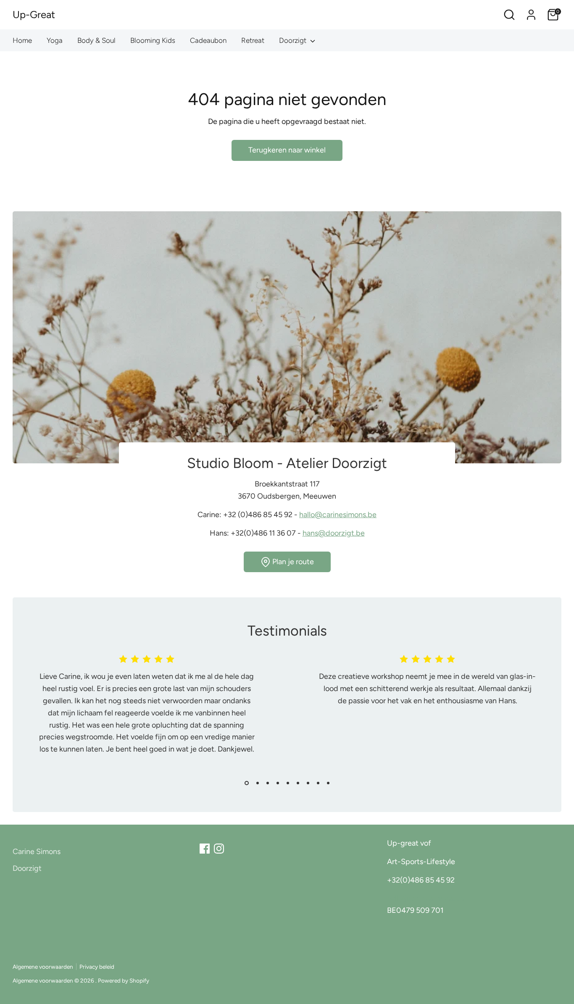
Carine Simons (37, 851)
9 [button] (328, 783)
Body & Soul (96, 40)
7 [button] (308, 783)
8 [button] (318, 783)
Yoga (55, 40)
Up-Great (34, 14)
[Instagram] (219, 849)
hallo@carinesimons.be (338, 514)
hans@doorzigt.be (334, 533)
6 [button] (298, 783)
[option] (140, 713)
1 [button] (247, 783)
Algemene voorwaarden (43, 966)
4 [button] (277, 783)
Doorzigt (293, 40)
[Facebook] (205, 849)
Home (22, 40)
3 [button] (267, 783)
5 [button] (288, 783)
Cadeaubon (208, 40)
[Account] (531, 14)
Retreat (252, 40)
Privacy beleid (96, 966)
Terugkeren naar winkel (287, 150)
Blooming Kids (152, 40)
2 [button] (257, 783)
